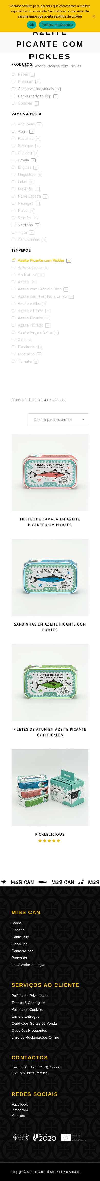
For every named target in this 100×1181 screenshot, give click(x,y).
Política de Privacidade (30, 996)
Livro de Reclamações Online (35, 1037)
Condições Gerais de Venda (34, 1023)
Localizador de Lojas (28, 965)
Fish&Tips (19, 944)
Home (24, 66)
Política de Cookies (27, 1009)
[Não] (93, 16)
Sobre (16, 923)
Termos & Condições (28, 1002)
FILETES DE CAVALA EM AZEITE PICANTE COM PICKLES (50, 522)
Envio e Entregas (25, 1016)
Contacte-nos (22, 951)
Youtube (18, 1116)
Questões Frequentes (29, 1030)
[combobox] (58, 419)
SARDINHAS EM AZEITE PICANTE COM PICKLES (50, 627)
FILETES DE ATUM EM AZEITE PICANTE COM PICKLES (50, 732)
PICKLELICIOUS (50, 835)
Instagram (20, 1110)
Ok (31, 25)
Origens (18, 930)
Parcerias (19, 958)
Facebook (20, 1104)
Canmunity (20, 937)
